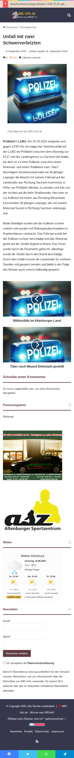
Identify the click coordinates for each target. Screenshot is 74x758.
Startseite (11, 27)
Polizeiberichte (28, 27)
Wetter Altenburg (32, 556)
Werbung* (8, 416)
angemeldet (21, 388)
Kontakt (28, 731)
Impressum (57, 731)
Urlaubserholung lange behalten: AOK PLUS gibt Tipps (41, 4)
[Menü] (5, 16)
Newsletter (16, 731)
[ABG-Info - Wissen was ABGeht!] (25, 15)
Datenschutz (42, 731)
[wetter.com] (14, 597)
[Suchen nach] (69, 16)
